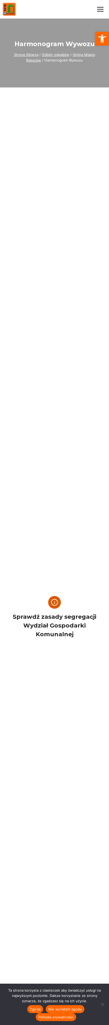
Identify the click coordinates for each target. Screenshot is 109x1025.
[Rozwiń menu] (100, 9)
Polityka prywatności (56, 1017)
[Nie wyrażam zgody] (102, 1004)
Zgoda (35, 1009)
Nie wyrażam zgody (65, 1009)
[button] (102, 39)
